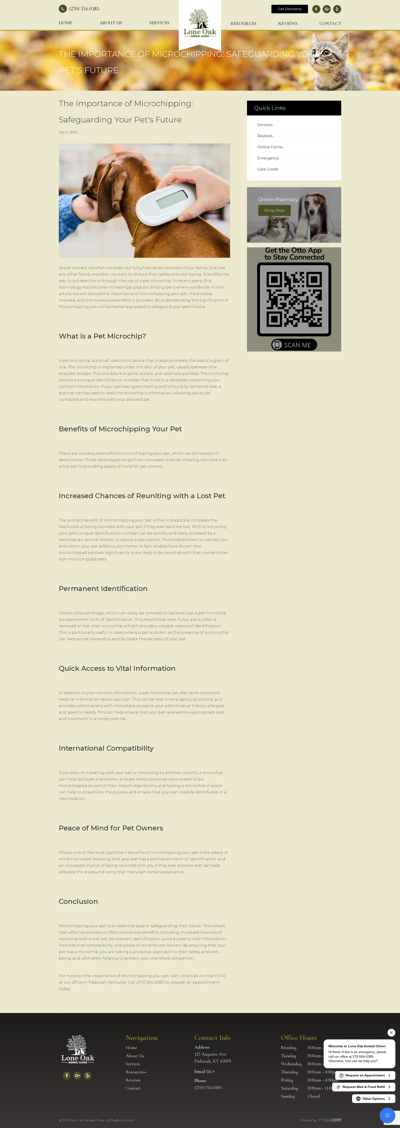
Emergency (268, 158)
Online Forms (269, 147)
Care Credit (267, 169)
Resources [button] (243, 23)
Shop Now (274, 210)
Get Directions (289, 9)
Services (159, 23)
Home (65, 23)
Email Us (203, 1071)
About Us (111, 23)
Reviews (287, 23)
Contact (330, 23)
